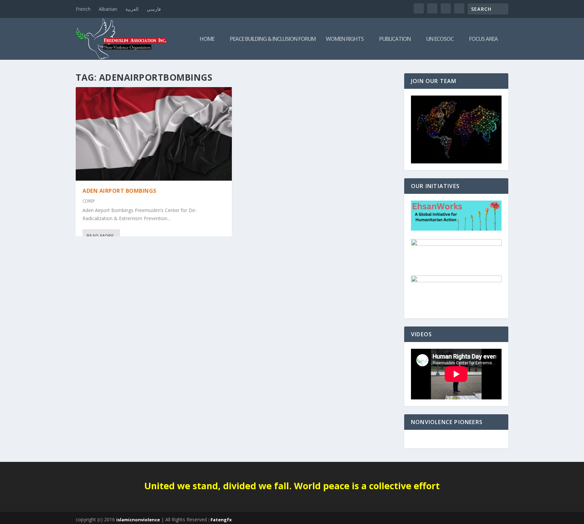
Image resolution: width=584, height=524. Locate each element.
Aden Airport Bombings (119, 190)
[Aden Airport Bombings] (154, 134)
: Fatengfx (220, 520)
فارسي (154, 9)
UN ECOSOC (440, 39)
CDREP (88, 201)
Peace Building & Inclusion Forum (273, 39)
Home (207, 39)
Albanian (108, 9)
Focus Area (483, 39)
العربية (132, 9)
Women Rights (345, 39)
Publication (395, 39)
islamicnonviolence (138, 520)
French (83, 9)
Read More (100, 236)
